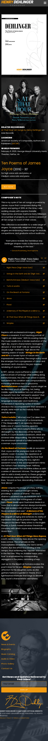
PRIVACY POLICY (6, 718)
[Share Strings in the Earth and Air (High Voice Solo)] (44, 273)
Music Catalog (8, 654)
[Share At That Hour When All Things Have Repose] (44, 317)
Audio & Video (8, 658)
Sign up (24, 689)
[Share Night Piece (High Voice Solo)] (44, 267)
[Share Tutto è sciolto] (44, 286)
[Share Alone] (44, 298)
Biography (6, 649)
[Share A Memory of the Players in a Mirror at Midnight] (44, 310)
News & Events (8, 644)
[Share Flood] (44, 304)
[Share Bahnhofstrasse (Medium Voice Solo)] (44, 280)
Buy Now (8, 187)
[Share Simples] (44, 323)
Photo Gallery (7, 663)
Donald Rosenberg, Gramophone (25, 251)
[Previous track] (42, 258)
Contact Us (6, 668)
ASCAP (15, 143)
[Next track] (45, 258)
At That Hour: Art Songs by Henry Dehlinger (21, 130)
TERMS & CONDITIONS (21, 718)
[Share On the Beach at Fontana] (44, 292)
